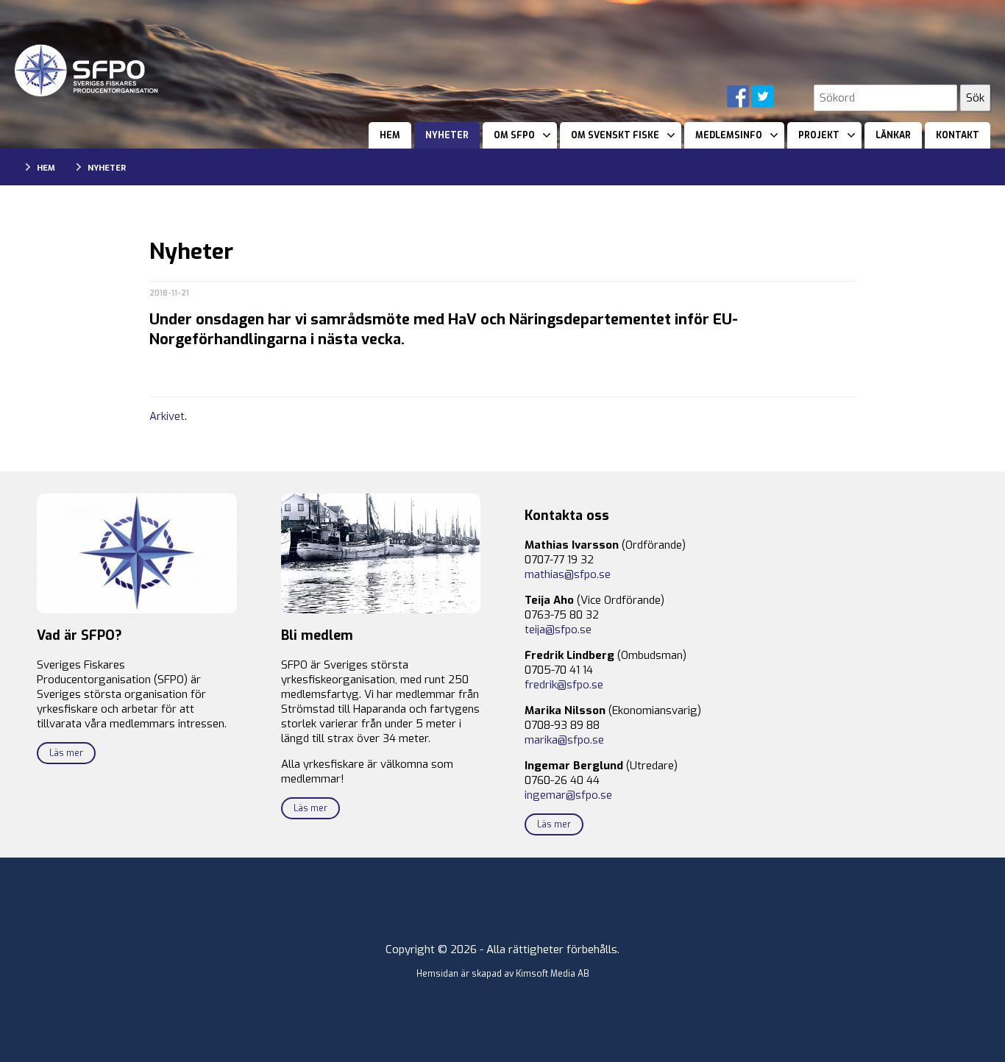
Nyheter (447, 135)
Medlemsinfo (728, 135)
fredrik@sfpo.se (564, 684)
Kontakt (957, 135)
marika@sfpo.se (564, 740)
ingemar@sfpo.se (568, 795)
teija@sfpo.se (558, 629)
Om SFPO (514, 135)
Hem (390, 135)
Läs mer (66, 753)
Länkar (893, 135)
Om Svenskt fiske (615, 135)
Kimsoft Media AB (552, 974)
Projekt (818, 135)
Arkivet (167, 416)
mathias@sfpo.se (568, 574)
